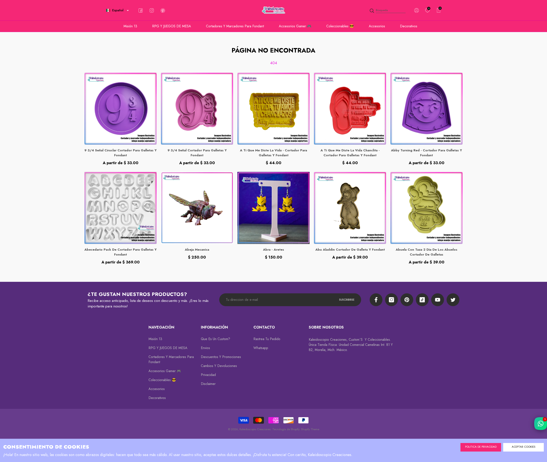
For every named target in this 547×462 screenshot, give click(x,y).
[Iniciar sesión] (416, 10)
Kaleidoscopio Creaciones (255, 429)
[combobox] (391, 10)
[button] (127, 10)
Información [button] (214, 327)
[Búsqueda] (387, 10)
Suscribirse (346, 300)
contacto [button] (264, 327)
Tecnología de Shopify (285, 429)
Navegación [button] (161, 327)
